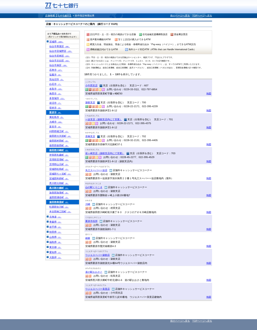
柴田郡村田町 (59, 140)
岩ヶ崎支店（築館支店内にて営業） (104, 153)
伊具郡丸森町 (59, 154)
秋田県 (55, 232)
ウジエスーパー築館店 (97, 255)
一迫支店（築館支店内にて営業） (103, 119)
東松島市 (56, 117)
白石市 (55, 84)
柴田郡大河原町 (60, 136)
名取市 (56, 88)
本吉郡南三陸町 (60, 211)
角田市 (55, 93)
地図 (208, 93)
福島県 (55, 242)
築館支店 (90, 102)
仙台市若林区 (59, 55)
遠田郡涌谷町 (59, 197)
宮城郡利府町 (59, 178)
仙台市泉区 (58, 65)
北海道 (55, 216)
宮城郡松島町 (59, 169)
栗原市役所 (91, 221)
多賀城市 (57, 98)
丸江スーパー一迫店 (96, 170)
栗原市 (55, 112)
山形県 (55, 237)
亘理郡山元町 (59, 164)
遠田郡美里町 (59, 202)
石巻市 (56, 70)
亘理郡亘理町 (59, 159)
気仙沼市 (56, 79)
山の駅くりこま (93, 187)
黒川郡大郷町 (59, 187)
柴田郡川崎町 (59, 150)
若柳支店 (90, 136)
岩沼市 (55, 103)
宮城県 (56, 41)
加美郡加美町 (59, 192)
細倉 (87, 238)
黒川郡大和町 (59, 183)
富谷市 (55, 126)
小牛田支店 (91, 85)
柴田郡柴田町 (59, 145)
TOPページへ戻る (202, 15)
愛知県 (55, 252)
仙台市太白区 (59, 60)
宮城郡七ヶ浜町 (60, 173)
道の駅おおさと (93, 272)
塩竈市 (55, 74)
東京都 (55, 247)
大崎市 (56, 121)
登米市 (55, 107)
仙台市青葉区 (59, 46)
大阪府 (55, 257)
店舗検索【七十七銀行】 (58, 15)
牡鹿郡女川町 (59, 206)
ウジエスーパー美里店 (97, 289)
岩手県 (55, 226)
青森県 (55, 221)
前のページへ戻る (180, 15)
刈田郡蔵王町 (59, 131)
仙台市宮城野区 (60, 51)
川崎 (87, 204)
